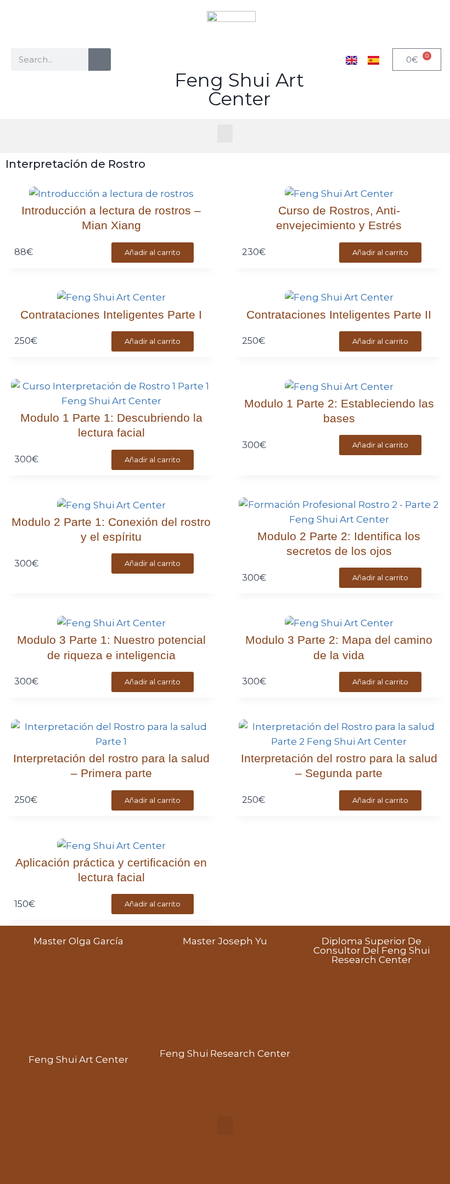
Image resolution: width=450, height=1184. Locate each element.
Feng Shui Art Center (239, 89)
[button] (225, 133)
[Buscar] (99, 59)
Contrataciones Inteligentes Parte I (111, 314)
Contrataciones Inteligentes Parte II (338, 314)
